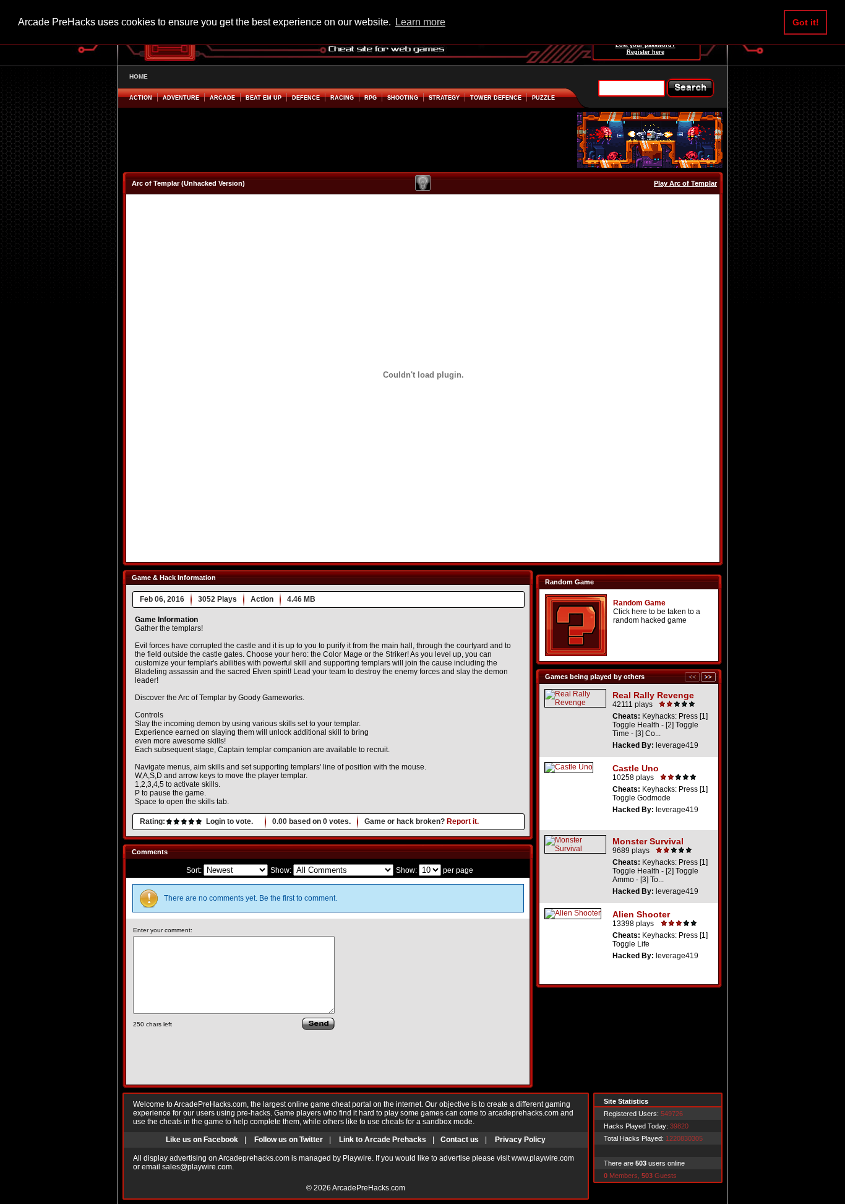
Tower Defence (495, 98)
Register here (645, 52)
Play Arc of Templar (685, 183)
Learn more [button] (420, 22)
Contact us (459, 1139)
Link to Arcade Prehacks (382, 1139)
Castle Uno (635, 768)
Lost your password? (646, 45)
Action (140, 98)
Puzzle (543, 98)
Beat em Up (263, 98)
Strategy (444, 98)
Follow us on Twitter (288, 1139)
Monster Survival (648, 841)
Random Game (639, 603)
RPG (370, 98)
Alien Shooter (641, 914)
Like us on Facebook (202, 1139)
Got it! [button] (805, 22)
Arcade (222, 98)
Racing (342, 98)
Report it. (463, 821)
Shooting (402, 98)
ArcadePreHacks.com (368, 1188)
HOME (138, 76)
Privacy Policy (520, 1139)
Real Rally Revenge (653, 695)
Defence (306, 98)
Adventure (181, 98)
